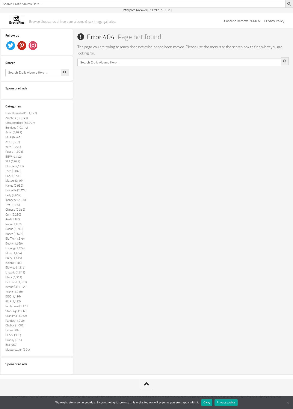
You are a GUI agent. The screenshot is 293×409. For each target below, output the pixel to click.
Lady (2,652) (13, 195)
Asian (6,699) (13, 132)
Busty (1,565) (14, 243)
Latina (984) (13, 330)
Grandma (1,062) (16, 316)
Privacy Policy (274, 21)
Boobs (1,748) (14, 229)
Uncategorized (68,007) (20, 123)
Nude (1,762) (13, 224)
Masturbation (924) (17, 350)
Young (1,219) (14, 292)
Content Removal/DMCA (242, 21)
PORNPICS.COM (159, 10)
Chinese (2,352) (15, 209)
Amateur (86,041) (16, 118)
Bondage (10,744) (16, 128)
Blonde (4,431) (14, 166)
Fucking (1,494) (15, 248)
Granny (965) (13, 340)
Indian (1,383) (14, 263)
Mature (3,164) (14, 181)
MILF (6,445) (13, 137)
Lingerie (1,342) (15, 272)
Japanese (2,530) (16, 200)
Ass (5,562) (12, 142)
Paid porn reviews (135, 10)
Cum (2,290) (13, 214)
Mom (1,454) (13, 253)
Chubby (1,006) (14, 325)
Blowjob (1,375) (15, 267)
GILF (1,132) (13, 301)
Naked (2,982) (14, 185)
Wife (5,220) (13, 147)
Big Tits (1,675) (15, 238)
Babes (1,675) (14, 234)
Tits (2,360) (12, 205)
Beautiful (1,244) (16, 287)
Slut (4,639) (12, 161)
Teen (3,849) (13, 171)
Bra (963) (11, 345)
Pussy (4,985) (14, 152)
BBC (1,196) (13, 296)
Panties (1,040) (15, 321)
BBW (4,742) (13, 156)
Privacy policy (226, 402)
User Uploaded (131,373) (21, 113)
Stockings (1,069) (16, 311)
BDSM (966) (13, 335)
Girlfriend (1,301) (16, 282)
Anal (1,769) (13, 219)
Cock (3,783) (13, 176)
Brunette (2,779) (15, 190)
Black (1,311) (13, 277)
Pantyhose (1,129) (17, 306)
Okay (206, 402)
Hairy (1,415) (13, 258)
